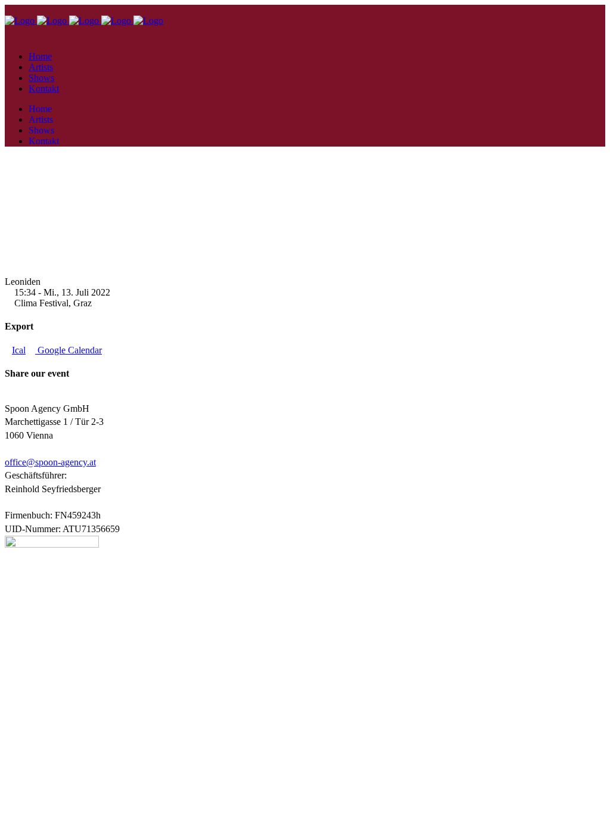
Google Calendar (68, 350)
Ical (19, 350)
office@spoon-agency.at (50, 462)
